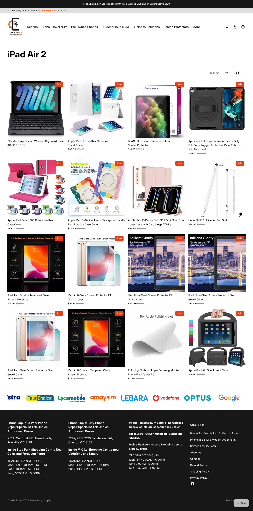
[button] (227, 73)
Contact (195, 458)
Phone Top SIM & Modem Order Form (213, 439)
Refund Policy (198, 465)
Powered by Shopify (40, 500)
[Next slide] (59, 109)
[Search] (227, 27)
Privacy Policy (198, 477)
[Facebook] (192, 484)
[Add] (240, 211)
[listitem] (196, 27)
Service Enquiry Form (203, 445)
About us (195, 452)
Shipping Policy (199, 471)
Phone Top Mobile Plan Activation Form (214, 433)
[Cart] (243, 27)
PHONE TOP (22, 500)
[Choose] (59, 132)
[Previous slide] (13, 109)
